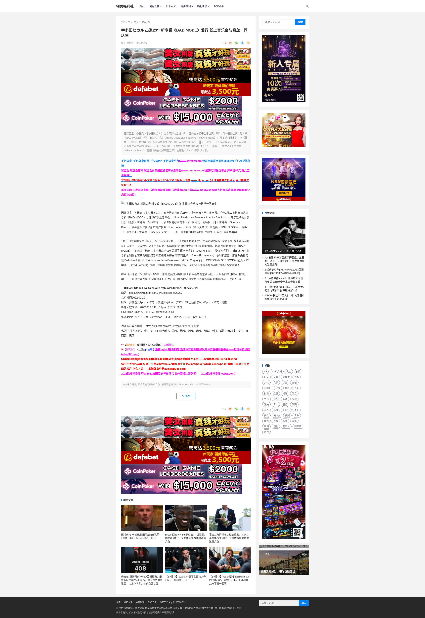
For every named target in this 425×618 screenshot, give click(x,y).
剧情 (298, 371)
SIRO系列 (276, 371)
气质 (266, 399)
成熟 (285, 393)
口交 (266, 377)
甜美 (266, 404)
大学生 (286, 377)
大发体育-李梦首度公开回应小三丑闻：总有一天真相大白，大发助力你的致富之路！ (284, 261)
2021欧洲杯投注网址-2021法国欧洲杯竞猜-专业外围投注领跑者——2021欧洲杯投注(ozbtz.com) (178, 373)
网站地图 (149, 608)
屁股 (287, 388)
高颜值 (297, 426)
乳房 (288, 371)
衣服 (275, 421)
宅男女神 (154, 6)
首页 (141, 6)
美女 (266, 415)
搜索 (300, 22)
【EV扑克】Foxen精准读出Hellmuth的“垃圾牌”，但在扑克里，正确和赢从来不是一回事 (229, 580)
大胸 (296, 377)
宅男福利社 (125, 6)
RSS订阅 (152, 602)
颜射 (275, 426)
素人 (266, 410)
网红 (287, 410)
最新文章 (128, 602)
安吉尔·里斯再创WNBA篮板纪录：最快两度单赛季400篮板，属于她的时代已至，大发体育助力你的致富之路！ (142, 580)
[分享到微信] (236, 42)
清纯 (275, 399)
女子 (275, 382)
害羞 (294, 382)
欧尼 (294, 393)
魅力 (266, 431)
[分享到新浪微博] (230, 42)
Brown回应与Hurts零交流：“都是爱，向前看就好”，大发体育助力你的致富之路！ (185, 538)
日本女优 (171, 6)
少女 (278, 388)
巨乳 (296, 388)
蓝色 (266, 421)
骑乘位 (286, 426)
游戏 (285, 399)
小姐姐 (267, 388)
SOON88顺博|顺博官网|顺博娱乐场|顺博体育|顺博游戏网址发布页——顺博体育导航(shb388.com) (179, 359)
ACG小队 (219, 6)
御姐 (266, 393)
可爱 (275, 377)
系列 (294, 404)
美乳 (296, 410)
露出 (294, 421)
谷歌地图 (168, 608)
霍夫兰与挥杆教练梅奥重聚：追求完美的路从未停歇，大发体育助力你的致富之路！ (229, 538)
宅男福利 (186, 6)
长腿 (285, 421)
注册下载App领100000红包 (173, 602)
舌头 (296, 415)
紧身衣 (276, 410)
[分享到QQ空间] (248, 42)
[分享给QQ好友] (242, 42)
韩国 (266, 426)
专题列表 (140, 602)
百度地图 (158, 608)
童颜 (285, 404)
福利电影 (202, 6)
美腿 (287, 415)
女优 (266, 382)
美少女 (276, 415)
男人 (275, 404)
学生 (285, 382)
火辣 (294, 399)
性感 (275, 393)
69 (265, 371)
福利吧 (130, 43)
